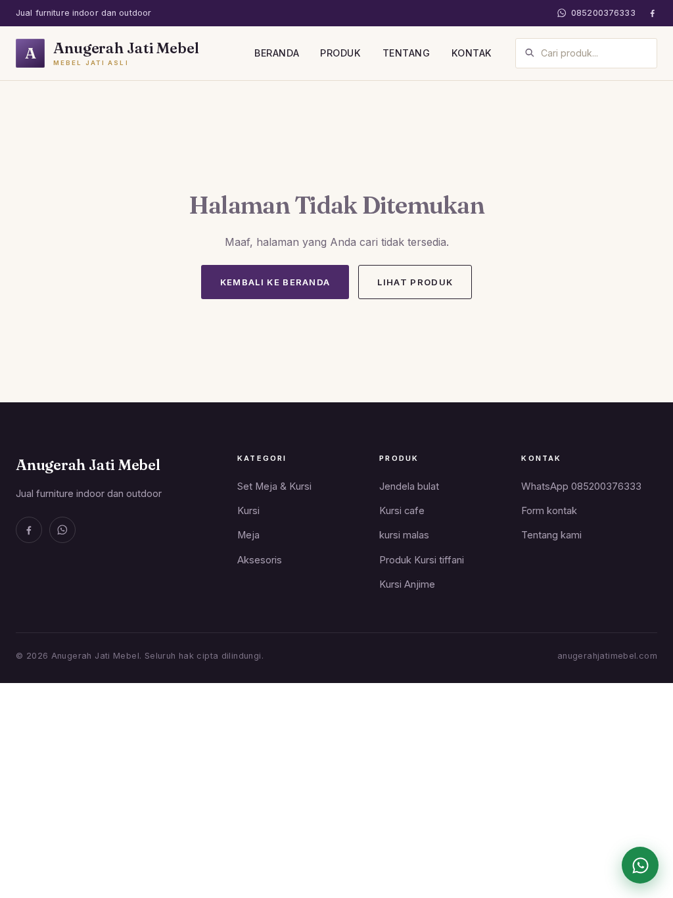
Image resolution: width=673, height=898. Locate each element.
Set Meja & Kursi (274, 486)
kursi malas (404, 535)
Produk (340, 53)
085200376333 (603, 13)
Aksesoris (259, 560)
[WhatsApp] (62, 530)
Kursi (248, 511)
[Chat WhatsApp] (640, 865)
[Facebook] (652, 13)
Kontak (472, 53)
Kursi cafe (402, 511)
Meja (248, 535)
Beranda (276, 53)
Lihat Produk (415, 282)
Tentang (406, 53)
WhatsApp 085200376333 (581, 486)
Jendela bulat (409, 486)
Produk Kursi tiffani (421, 560)
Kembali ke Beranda (275, 282)
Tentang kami (551, 535)
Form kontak (549, 511)
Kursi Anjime (407, 584)
